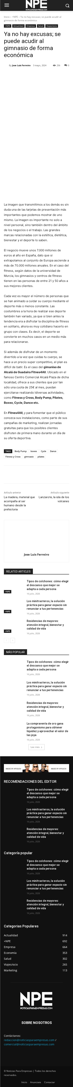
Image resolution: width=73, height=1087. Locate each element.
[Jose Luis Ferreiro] (6, 65)
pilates (41, 456)
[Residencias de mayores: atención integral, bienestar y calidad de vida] (14, 626)
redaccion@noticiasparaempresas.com (29, 1040)
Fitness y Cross (12, 456)
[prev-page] (6, 640)
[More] (56, 75)
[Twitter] (29, 75)
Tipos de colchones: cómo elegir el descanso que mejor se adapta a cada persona (48, 585)
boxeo (34, 451)
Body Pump (21, 451)
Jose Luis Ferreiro (21, 65)
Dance (53, 451)
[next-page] (12, 640)
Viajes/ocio (52, 26)
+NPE (15, 16)
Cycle (43, 451)
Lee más (35, 747)
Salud (40, 26)
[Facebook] (20, 75)
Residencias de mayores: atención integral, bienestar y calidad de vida (45, 624)
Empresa (31, 26)
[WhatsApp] (47, 75)
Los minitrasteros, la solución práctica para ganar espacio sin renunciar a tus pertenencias (47, 605)
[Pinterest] (38, 75)
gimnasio (29, 456)
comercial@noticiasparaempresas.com (29, 1044)
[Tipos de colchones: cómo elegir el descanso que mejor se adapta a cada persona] (14, 586)
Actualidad (18, 26)
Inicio (7, 16)
